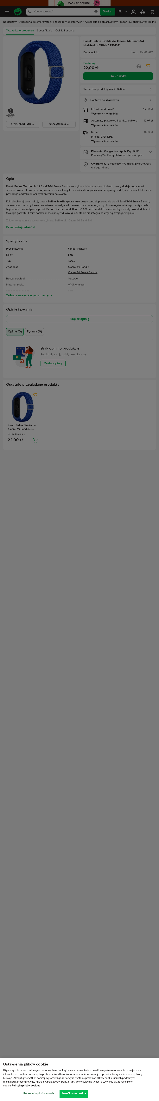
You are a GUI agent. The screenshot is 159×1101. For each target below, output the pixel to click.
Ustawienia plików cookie (38, 1093)
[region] (79, 1079)
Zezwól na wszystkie (74, 1093)
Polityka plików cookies (26, 1086)
